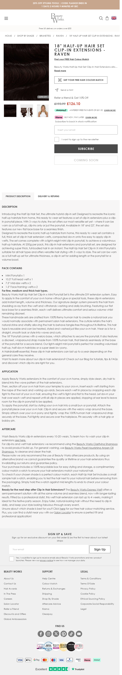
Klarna (45, 608)
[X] (56, 633)
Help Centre (48, 578)
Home (8, 35)
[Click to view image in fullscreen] (26, 72)
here (62, 508)
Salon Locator (62, 512)
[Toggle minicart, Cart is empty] (107, 18)
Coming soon (86, 160)
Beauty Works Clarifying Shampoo (97, 444)
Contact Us (10, 583)
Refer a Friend (11, 608)
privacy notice (46, 560)
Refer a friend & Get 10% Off (71, 97)
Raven (60, 35)
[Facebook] (41, 634)
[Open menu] (6, 18)
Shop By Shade (25, 35)
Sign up (100, 549)
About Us (9, 578)
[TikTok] (71, 634)
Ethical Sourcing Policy (93, 598)
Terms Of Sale (88, 583)
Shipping (47, 593)
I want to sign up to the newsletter (80, 139)
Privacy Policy (88, 588)
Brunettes (45, 35)
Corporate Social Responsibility (97, 603)
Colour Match (49, 583)
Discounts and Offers (15, 613)
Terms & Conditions (91, 578)
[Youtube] (79, 634)
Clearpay (47, 613)
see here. (20, 440)
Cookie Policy (88, 593)
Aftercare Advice (51, 603)
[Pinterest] (64, 634)
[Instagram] (48, 634)
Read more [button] (60, 70)
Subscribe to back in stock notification (76, 121)
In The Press (10, 593)
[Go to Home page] (57, 18)
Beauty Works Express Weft (86, 489)
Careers (8, 598)
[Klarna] (87, 660)
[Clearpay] (97, 660)
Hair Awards (10, 588)
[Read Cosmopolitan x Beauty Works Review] (60, 646)
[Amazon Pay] (78, 660)
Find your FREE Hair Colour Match (71, 59)
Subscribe (86, 148)
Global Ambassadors (15, 619)
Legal (83, 608)
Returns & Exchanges (53, 588)
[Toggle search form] (101, 18)
